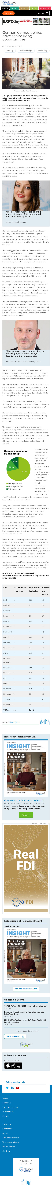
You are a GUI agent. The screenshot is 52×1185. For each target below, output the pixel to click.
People (5, 1116)
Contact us (7, 1129)
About (5, 1133)
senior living (42, 51)
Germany (9, 51)
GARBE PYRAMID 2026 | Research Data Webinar (25, 1007)
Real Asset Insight (25, 51)
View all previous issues (26, 989)
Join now (26, 815)
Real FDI (24, 8)
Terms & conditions (10, 1142)
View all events (13, 1036)
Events (34, 8)
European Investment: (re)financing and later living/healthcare (24, 1014)
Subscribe (8, 13)
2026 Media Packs (10, 1138)
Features (6, 1103)
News (4, 1098)
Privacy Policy (8, 1146)
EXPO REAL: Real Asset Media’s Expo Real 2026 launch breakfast (25, 1022)
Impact (14, 8)
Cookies (6, 1151)
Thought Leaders (10, 1107)
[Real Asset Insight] (9, 3)
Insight (5, 8)
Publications (7, 1112)
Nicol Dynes (14, 722)
